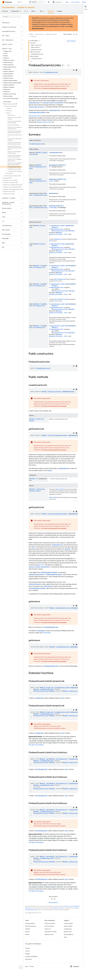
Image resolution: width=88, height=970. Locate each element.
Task (30, 167)
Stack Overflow (68, 926)
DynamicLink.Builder (56, 234)
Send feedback (71, 41)
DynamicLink (58, 239)
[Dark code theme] (76, 70)
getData (67, 549)
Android (27, 948)
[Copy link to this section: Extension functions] (55, 673)
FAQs (65, 937)
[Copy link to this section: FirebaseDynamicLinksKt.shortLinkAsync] (69, 753)
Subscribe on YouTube (50, 931)
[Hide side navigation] (20, 967)
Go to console (75, 2)
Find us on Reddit (49, 926)
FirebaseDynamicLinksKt (57, 225)
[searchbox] (11, 16)
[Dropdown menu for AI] (28, 11)
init (50, 241)
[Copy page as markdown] (68, 65)
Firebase (31, 34)
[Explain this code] (73, 70)
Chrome (27, 951)
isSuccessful (59, 489)
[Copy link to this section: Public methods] (50, 377)
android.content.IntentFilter (53, 103)
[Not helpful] (76, 34)
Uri (50, 167)
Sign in (84, 2)
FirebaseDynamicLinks (51, 72)
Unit (65, 234)
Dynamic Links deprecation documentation (54, 88)
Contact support (68, 923)
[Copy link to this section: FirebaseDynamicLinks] (51, 362)
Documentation (8, 7)
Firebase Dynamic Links (43, 122)
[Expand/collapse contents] (39, 40)
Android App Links (34, 116)
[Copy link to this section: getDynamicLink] (45, 429)
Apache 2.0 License (59, 908)
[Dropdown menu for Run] (44, 11)
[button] (10, 27)
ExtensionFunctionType (60, 231)
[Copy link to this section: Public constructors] (55, 354)
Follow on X (48, 929)
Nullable (63, 179)
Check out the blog (50, 923)
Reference (51, 11)
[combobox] (37, 2)
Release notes (67, 931)
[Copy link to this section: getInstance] (41, 602)
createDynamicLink (55, 152)
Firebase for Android (25, 7)
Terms (26, 966)
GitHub (27, 934)
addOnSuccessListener (36, 574)
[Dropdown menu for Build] (36, 11)
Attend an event (49, 934)
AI (25, 11)
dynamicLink (69, 225)
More (19, 2)
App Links (41, 565)
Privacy (32, 966)
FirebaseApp (53, 207)
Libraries (27, 931)
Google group (68, 929)
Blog (67, 2)
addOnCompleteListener (54, 574)
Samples (59, 11)
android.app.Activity (36, 107)
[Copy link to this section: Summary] (42, 135)
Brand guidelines (68, 934)
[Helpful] (74, 34)
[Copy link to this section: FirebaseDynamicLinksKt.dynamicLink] (66, 681)
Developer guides (30, 923)
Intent (51, 181)
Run (41, 11)
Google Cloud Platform (31, 956)
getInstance (53, 193)
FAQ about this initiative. (36, 745)
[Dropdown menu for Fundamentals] (21, 11)
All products (28, 959)
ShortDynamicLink (39, 267)
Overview (5, 11)
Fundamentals (15, 11)
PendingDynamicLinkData (37, 112)
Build (33, 11)
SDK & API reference (30, 926)
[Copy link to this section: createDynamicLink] (48, 385)
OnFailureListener (35, 584)
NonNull (39, 152)
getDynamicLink (34, 103)
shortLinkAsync (70, 265)
